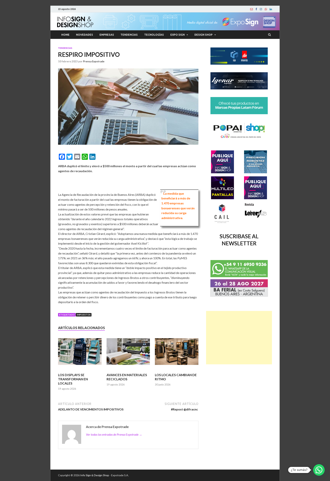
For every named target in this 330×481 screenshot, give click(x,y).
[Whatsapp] (266, 9)
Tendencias (129, 34)
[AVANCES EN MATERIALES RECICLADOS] (128, 353)
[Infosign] (251, 9)
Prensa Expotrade (93, 61)
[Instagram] (261, 9)
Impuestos (84, 314)
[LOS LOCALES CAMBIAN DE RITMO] (176, 353)
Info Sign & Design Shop (94, 475)
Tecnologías (154, 34)
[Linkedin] (271, 9)
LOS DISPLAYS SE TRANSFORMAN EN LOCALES (73, 379)
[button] (319, 470)
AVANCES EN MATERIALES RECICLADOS (127, 377)
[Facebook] (256, 9)
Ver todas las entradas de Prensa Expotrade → (114, 434)
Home (65, 34)
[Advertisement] (239, 337)
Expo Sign (177, 34)
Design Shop (203, 34)
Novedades (84, 34)
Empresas (106, 34)
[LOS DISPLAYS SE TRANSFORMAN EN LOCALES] (80, 353)
